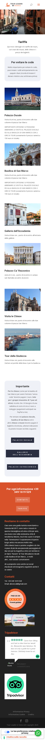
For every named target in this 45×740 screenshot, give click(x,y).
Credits (31, 714)
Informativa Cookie (17, 714)
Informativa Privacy (21, 711)
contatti (22, 500)
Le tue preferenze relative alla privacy (25, 732)
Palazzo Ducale (22, 440)
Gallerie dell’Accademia (22, 454)
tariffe (22, 508)
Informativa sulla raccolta (15, 737)
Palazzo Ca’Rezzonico (22, 467)
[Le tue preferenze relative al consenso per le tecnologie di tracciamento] (4, 737)
